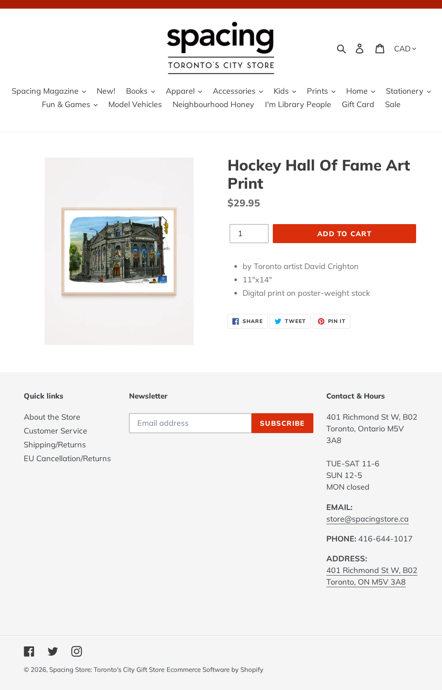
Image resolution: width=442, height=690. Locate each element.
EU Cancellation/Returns (67, 458)
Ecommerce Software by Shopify (215, 669)
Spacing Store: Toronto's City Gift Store (106, 669)
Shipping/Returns (55, 444)
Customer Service (55, 431)
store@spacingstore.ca (367, 519)
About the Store (52, 417)
